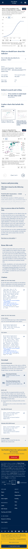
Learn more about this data (16, 43)
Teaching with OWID (6, 512)
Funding (16, 498)
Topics (2, 492)
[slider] (10, 40)
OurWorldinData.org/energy (7, 45)
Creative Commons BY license (11, 267)
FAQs (6, 478)
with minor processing (17, 69)
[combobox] (21, 2)
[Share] (21, 46)
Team (16, 501)
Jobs (16, 505)
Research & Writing (6, 519)
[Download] (18, 46)
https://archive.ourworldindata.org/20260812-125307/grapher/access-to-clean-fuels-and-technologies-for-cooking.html (11, 303)
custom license (13, 473)
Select (21, 138)
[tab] (3, 17)
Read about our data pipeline (8, 238)
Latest (2, 505)
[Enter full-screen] (25, 46)
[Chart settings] (25, 139)
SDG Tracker (4, 508)
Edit (24, 17)
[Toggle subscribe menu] (25, 2)
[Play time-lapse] (3, 40)
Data (2, 495)
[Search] (21, 2)
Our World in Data (14, 2)
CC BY (14, 45)
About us (17, 492)
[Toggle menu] (2, 2)
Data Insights (4, 498)
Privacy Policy (12, 539)
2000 (7, 40)
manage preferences (21, 539)
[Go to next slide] (23, 175)
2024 (24, 40)
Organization (18, 495)
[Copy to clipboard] (22, 290)
